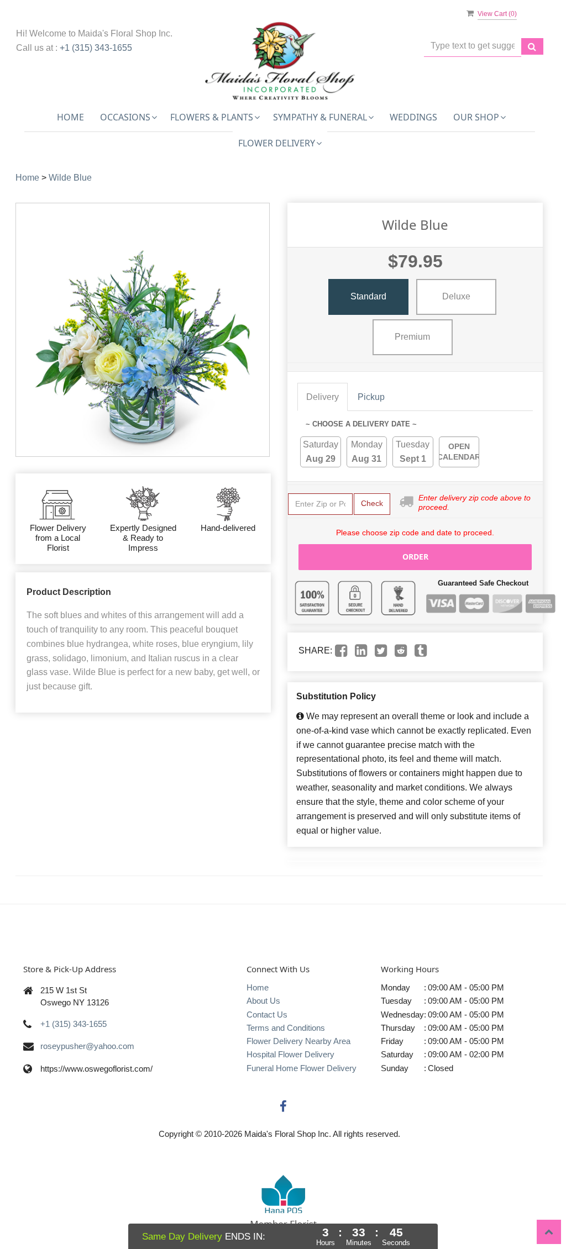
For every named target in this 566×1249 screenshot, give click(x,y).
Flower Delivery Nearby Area (298, 1041)
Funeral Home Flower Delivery (302, 1068)
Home (70, 117)
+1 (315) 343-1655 (96, 47)
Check (372, 503)
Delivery (322, 397)
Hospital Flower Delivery (290, 1054)
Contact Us (267, 1014)
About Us (263, 1000)
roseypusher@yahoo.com (87, 1046)
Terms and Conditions (286, 1027)
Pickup (371, 397)
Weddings (413, 117)
